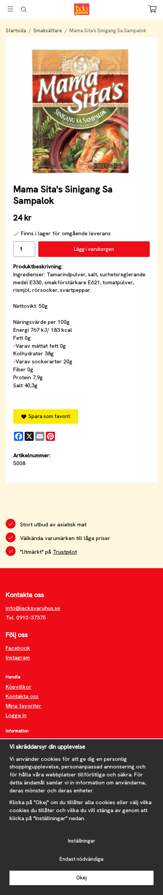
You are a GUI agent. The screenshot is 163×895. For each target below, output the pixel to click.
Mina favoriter (23, 705)
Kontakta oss (22, 696)
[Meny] (10, 9)
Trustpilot (65, 551)
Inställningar (81, 841)
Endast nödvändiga (81, 859)
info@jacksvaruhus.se (33, 608)
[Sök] (23, 9)
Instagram (18, 657)
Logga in (16, 715)
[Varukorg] (152, 9)
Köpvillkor (18, 686)
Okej (81, 877)
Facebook (18, 648)
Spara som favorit (48, 416)
